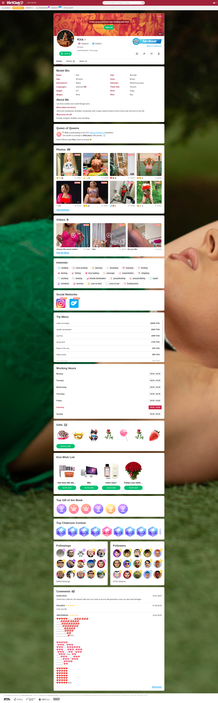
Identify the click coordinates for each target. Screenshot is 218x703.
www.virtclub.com (27, 695)
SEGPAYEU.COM (52, 695)
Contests (54, 8)
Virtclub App (68, 8)
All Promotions (42, 8)
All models (6, 8)
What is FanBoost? (154, 46)
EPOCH (42, 695)
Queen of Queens (96, 133)
